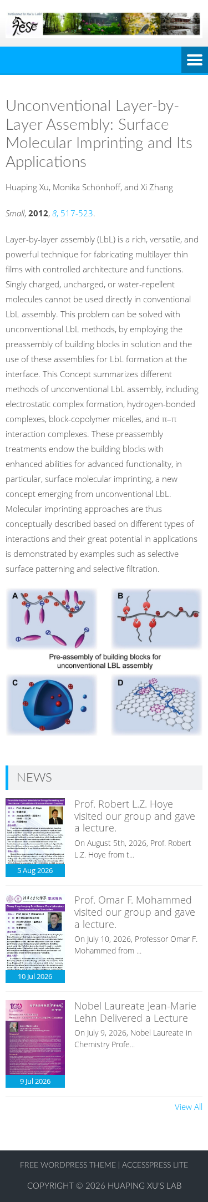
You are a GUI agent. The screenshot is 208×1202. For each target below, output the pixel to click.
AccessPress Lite (155, 1165)
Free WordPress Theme (68, 1165)
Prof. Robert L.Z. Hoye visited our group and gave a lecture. (134, 815)
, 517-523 (72, 213)
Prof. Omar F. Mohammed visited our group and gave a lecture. (134, 911)
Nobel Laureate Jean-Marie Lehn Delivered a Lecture (135, 1012)
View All (188, 1106)
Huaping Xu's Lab (144, 1186)
